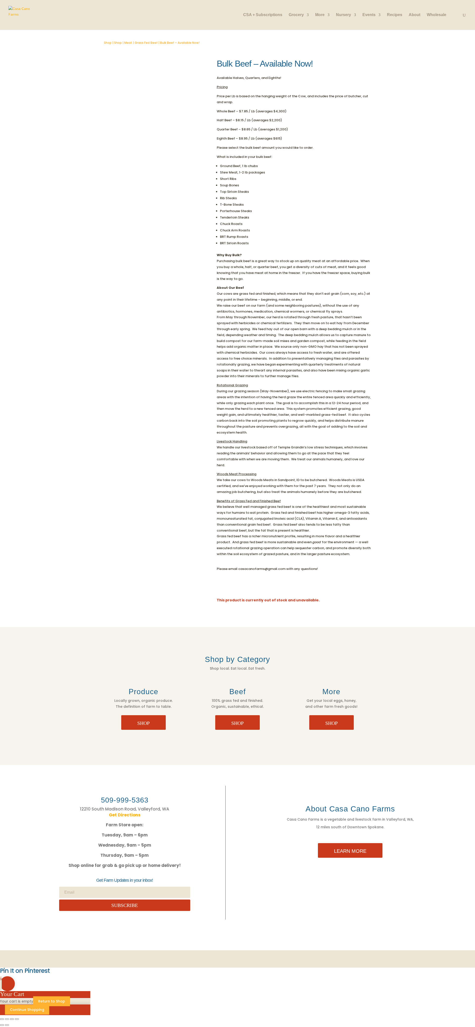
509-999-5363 (124, 800)
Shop (108, 43)
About (414, 15)
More (320, 15)
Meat (128, 43)
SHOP (143, 723)
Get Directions (125, 815)
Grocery (296, 15)
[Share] (12, 1019)
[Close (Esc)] (17, 1019)
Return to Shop (51, 1001)
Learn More (350, 851)
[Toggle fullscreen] (7, 1019)
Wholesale (436, 15)
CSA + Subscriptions (262, 15)
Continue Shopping (27, 1009)
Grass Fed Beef (146, 43)
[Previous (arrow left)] (2, 1025)
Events (369, 15)
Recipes (394, 15)
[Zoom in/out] (2, 1019)
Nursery (343, 15)
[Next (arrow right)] (7, 1025)
